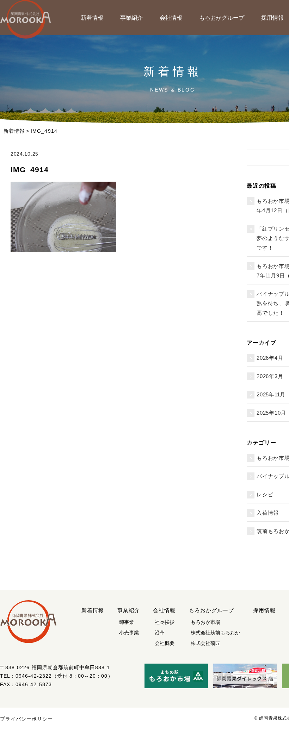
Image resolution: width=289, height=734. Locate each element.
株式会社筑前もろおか (215, 632)
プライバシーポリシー (26, 719)
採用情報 (264, 610)
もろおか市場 (205, 622)
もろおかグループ (221, 18)
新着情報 (92, 18)
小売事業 (129, 632)
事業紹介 (131, 18)
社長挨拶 (164, 622)
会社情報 (171, 18)
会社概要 (164, 643)
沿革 (160, 632)
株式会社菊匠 (205, 643)
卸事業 (126, 622)
